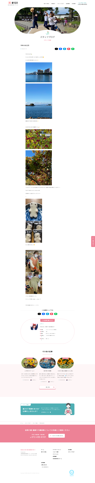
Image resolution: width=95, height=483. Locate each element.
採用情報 (68, 3)
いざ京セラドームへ (29, 370)
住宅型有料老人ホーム (57, 458)
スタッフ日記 (29, 358)
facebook (60, 49)
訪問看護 (55, 456)
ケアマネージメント (57, 449)
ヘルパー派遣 (55, 451)
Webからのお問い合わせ (57, 435)
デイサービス (55, 454)
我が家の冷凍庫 (47, 370)
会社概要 (74, 3)
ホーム (42, 449)
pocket (68, 49)
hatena (64, 49)
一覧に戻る (47, 387)
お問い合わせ (44, 464)
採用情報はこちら (45, 412)
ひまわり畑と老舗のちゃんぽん (65, 370)
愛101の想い (46, 3)
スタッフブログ (60, 3)
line (72, 49)
